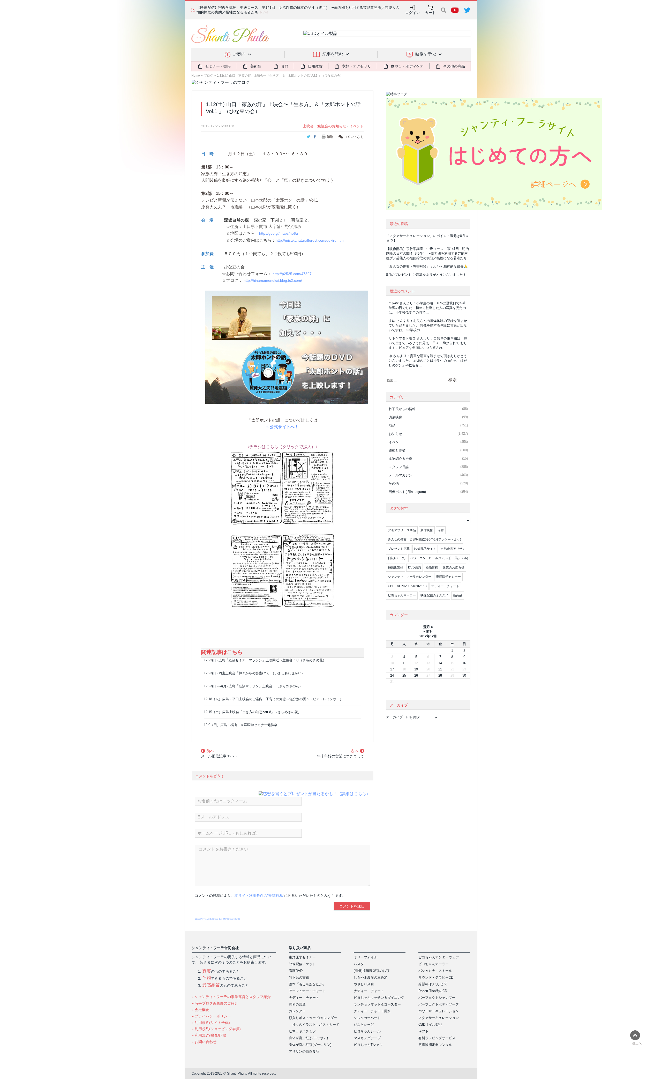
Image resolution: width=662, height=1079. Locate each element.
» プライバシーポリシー (211, 1016)
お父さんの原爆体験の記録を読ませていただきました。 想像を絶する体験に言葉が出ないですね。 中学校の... (428, 325)
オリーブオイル (365, 957)
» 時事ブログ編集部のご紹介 (215, 1003)
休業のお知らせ (453, 567)
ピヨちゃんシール (367, 1031)
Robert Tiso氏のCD (432, 991)
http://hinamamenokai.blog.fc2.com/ (273, 281)
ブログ (208, 75)
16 (464, 663)
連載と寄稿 (397, 450)
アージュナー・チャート (307, 991)
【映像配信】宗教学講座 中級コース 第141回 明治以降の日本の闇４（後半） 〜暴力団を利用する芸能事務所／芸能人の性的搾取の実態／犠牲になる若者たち (427, 253)
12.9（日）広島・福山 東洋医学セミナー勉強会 (240, 725)
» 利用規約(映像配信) (209, 1035)
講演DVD (296, 971)
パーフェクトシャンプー (436, 998)
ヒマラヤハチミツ (302, 1031)
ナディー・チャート (445, 586)
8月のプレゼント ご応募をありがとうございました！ (426, 275)
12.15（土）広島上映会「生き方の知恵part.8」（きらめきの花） (252, 712)
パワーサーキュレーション (438, 1011)
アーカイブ (394, 717)
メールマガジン (400, 475)
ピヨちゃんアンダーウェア (438, 957)
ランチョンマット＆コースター (377, 1004)
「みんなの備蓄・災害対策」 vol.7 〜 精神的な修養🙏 (427, 266)
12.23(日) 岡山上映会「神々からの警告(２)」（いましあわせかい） (254, 673)
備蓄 (441, 530)
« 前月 (428, 631)
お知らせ (395, 434)
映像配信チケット (302, 964)
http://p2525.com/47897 (292, 274)
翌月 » (428, 627)
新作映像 (426, 530)
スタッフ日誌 (399, 467)
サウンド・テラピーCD (435, 977)
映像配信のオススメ (434, 595)
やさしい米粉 (364, 984)
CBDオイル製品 (430, 1024)
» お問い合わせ (204, 1042)
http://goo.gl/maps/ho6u (278, 233)
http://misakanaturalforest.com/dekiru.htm (310, 240)
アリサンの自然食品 (304, 1051)
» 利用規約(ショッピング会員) (216, 1029)
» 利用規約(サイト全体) (211, 1023)
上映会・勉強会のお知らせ (324, 126)
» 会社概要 (200, 1010)
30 (464, 675)
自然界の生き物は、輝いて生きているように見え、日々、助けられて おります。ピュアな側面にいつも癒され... (428, 343)
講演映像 (395, 417)
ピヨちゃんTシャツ (368, 1045)
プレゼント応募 (399, 549)
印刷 (330, 137)
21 (440, 669)
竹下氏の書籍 (299, 977)
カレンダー (297, 1011)
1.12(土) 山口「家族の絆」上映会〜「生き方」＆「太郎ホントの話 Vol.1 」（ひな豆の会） (280, 75)
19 (416, 669)
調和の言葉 (297, 1004)
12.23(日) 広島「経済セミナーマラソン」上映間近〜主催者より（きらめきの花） (265, 660)
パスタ (359, 964)
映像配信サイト (425, 549)
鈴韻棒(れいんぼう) (432, 984)
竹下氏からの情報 (402, 409)
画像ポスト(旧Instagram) (407, 492)
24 (392, 675)
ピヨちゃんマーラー (402, 595)
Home (195, 75)
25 (404, 675)
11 (404, 663)
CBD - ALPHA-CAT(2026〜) (407, 586)
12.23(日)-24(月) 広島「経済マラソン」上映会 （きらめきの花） (253, 686)
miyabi (393, 303)
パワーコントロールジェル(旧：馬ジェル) (439, 558)
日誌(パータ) (396, 558)
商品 (392, 425)
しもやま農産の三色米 (370, 977)
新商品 (457, 595)
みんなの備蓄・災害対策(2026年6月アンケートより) (424, 539)
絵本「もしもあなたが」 (307, 984)
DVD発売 (414, 567)
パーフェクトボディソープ (438, 1004)
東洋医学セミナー (448, 577)
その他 (394, 483)
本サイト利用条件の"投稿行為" (259, 895)
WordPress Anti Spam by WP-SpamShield (217, 919)
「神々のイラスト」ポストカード (314, 1024)
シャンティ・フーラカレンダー (409, 577)
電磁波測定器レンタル (435, 1045)
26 (416, 675)
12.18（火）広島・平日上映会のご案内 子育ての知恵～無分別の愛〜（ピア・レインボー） (273, 699)
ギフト (423, 1031)
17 (392, 669)
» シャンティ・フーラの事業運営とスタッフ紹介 (231, 997)
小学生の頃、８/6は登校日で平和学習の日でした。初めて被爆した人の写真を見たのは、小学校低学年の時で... (427, 307)
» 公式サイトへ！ (282, 427)
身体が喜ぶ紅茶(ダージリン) (310, 1045)
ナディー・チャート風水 (372, 1011)
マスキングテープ (367, 1038)
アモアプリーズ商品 (402, 530)
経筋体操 (432, 567)
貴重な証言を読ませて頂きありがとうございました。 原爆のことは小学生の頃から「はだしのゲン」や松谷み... (428, 360)
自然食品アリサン (453, 549)
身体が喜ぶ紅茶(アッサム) (308, 1038)
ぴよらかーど (364, 1024)
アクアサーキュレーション (438, 1018)
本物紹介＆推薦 (400, 459)
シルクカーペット (367, 1018)
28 (440, 675)
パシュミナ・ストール (435, 971)
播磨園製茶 (395, 567)
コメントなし (353, 137)
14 (440, 663)
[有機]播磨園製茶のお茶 (371, 971)
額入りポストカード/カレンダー (313, 1018)
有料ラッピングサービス (436, 1038)
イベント (356, 126)
